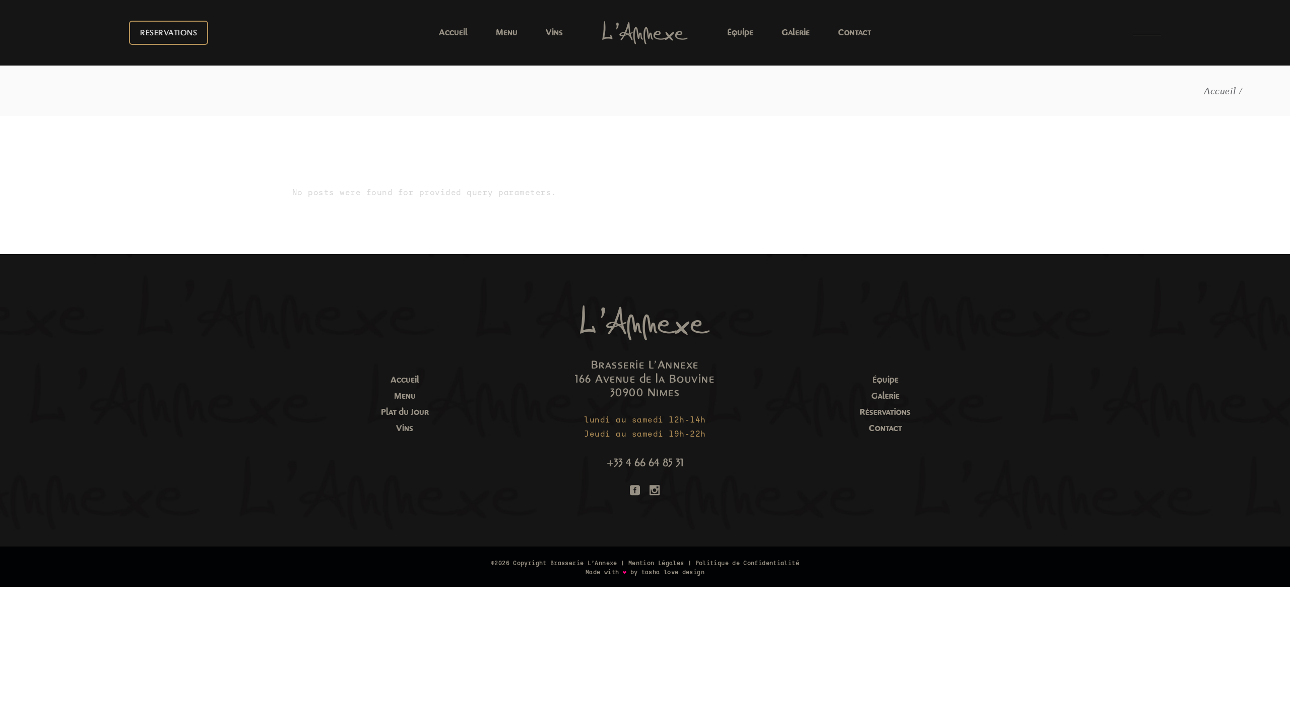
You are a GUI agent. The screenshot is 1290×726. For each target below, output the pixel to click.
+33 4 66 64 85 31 (645, 463)
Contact (885, 428)
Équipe (885, 380)
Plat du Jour (405, 412)
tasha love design (672, 572)
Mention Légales (656, 563)
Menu (405, 396)
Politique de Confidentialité (747, 563)
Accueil (405, 380)
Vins (404, 428)
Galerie (885, 396)
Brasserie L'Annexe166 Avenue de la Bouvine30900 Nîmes (645, 379)
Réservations (885, 412)
